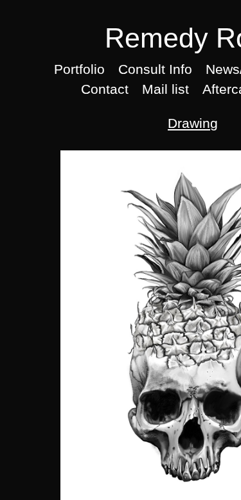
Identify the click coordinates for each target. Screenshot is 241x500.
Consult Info (155, 69)
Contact (105, 89)
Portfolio (79, 69)
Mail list (165, 89)
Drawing (193, 123)
